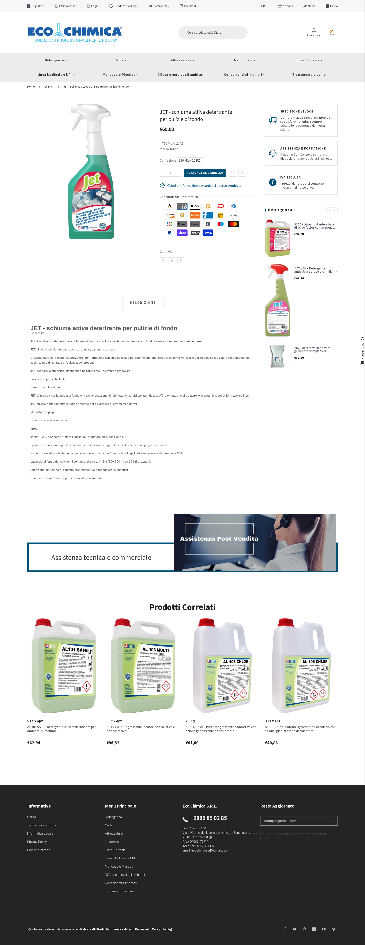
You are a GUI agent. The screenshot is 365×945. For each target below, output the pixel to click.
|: (160, 143)
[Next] (335, 209)
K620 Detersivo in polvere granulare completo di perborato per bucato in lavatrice (312, 352)
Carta (109, 825)
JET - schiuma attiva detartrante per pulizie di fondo (96, 86)
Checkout (190, 6)
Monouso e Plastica (119, 866)
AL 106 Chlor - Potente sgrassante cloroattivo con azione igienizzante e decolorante (221, 729)
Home (31, 86)
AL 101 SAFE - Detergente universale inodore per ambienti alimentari (61, 729)
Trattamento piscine (119, 891)
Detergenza (113, 817)
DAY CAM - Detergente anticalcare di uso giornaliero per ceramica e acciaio (315, 271)
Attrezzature (114, 833)
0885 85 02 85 (210, 818)
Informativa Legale (40, 833)
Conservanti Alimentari (121, 883)
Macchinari (112, 842)
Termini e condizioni (41, 825)
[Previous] (329, 209)
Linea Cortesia (115, 850)
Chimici (48, 86)
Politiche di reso (38, 850)
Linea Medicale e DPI (120, 858)
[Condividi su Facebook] (163, 260)
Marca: (164, 149)
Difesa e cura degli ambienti (125, 875)
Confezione (168, 160)
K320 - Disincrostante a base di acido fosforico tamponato (315, 225)
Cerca (31, 817)
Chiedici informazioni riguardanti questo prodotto (204, 185)
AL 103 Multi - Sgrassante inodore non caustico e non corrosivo (140, 729)
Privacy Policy (37, 842)
